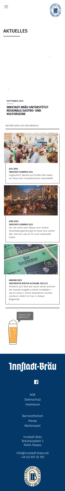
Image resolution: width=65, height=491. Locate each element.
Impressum (32, 404)
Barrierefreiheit (32, 416)
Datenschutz (32, 399)
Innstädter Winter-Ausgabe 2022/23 (28, 283)
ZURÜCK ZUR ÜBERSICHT (24, 315)
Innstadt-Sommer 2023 (21, 224)
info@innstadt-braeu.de (32, 453)
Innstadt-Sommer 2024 (21, 172)
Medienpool (32, 426)
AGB (32, 395)
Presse (32, 421)
